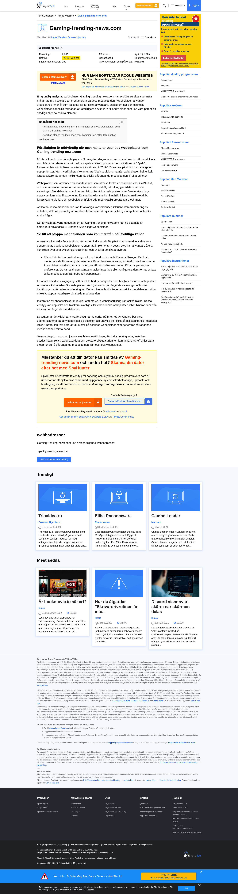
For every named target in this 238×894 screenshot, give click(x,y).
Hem (66, 6)
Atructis (164, 111)
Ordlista (74, 816)
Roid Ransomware (169, 165)
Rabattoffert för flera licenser (125, 401)
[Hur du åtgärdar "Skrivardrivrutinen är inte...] (119, 583)
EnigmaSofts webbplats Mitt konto (181, 743)
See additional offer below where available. (100, 86)
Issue (41, 608)
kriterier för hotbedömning (170, 780)
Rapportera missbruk (148, 816)
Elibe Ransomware (113, 515)
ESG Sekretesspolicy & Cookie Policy (186, 820)
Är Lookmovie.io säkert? (172, 244)
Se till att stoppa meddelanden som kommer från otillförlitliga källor (79, 135)
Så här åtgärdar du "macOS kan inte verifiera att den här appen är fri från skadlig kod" (177, 300)
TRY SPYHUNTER (169, 876)
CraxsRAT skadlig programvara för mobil (179, 97)
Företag (127, 6)
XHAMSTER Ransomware (173, 91)
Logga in (195, 5)
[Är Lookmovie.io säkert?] (62, 583)
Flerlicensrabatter (144, 5)
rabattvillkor (158, 701)
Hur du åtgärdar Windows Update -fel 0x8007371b (177, 290)
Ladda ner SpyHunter (79, 402)
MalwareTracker (78, 808)
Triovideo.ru (50, 515)
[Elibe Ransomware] (119, 497)
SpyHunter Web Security (47, 812)
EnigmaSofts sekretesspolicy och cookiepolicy (185, 813)
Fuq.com (165, 85)
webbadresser (46, 139)
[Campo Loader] (175, 497)
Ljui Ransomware (169, 170)
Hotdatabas (76, 804)
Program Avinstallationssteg (55, 844)
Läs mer (90, 890)
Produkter (79, 6)
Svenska (178, 5)
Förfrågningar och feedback (151, 812)
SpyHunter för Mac (113, 808)
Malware (156, 522)
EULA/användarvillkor (120, 701)
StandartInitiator (168, 190)
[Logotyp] (46, 5)
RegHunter (109, 816)
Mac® (124, 411)
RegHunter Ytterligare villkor (141, 844)
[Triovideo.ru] (62, 497)
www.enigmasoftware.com (59, 728)
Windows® (111, 411)
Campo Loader (165, 515)
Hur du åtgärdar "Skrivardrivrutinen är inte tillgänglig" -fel (179, 228)
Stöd (114, 6)
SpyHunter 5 (110, 804)
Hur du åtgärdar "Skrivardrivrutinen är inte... (116, 606)
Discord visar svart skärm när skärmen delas (178, 237)
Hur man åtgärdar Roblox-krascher (176, 283)
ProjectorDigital (168, 207)
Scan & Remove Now (54, 77)
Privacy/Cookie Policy (139, 86)
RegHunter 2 (42, 808)
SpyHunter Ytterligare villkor (114, 844)
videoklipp (75, 812)
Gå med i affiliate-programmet (152, 808)
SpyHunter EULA (180, 804)
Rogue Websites (65, 16)
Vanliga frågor (42, 685)
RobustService (167, 201)
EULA (122, 86)
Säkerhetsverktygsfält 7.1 (172, 133)
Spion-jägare (42, 804)
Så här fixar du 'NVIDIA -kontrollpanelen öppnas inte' (179, 250)
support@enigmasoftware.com (120, 743)
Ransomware (102, 522)
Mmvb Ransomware (170, 148)
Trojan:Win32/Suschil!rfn (172, 117)
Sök (164, 5)
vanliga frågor (151, 780)
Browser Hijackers (77, 37)
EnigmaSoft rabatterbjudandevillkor (183, 826)
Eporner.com (167, 80)
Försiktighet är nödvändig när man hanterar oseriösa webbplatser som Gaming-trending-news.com (81, 128)
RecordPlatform (168, 196)
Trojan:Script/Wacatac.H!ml (173, 128)
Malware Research (95, 6)
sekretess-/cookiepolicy (140, 701)
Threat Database (45, 16)
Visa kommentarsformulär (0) (54, 459)
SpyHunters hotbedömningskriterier (85, 844)
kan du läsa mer (52, 783)
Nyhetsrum (143, 804)
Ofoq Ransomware (169, 154)
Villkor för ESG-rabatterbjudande (187, 832)
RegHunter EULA (180, 808)
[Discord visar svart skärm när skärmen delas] (175, 583)
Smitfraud (165, 122)
